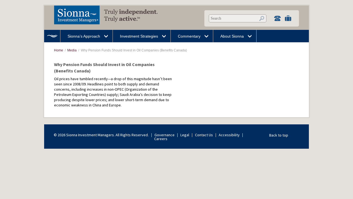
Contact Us (204, 134)
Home (52, 36)
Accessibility (229, 134)
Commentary (189, 36)
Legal (184, 134)
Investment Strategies (139, 36)
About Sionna (232, 36)
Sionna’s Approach (84, 36)
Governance (164, 134)
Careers (160, 138)
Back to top (278, 135)
